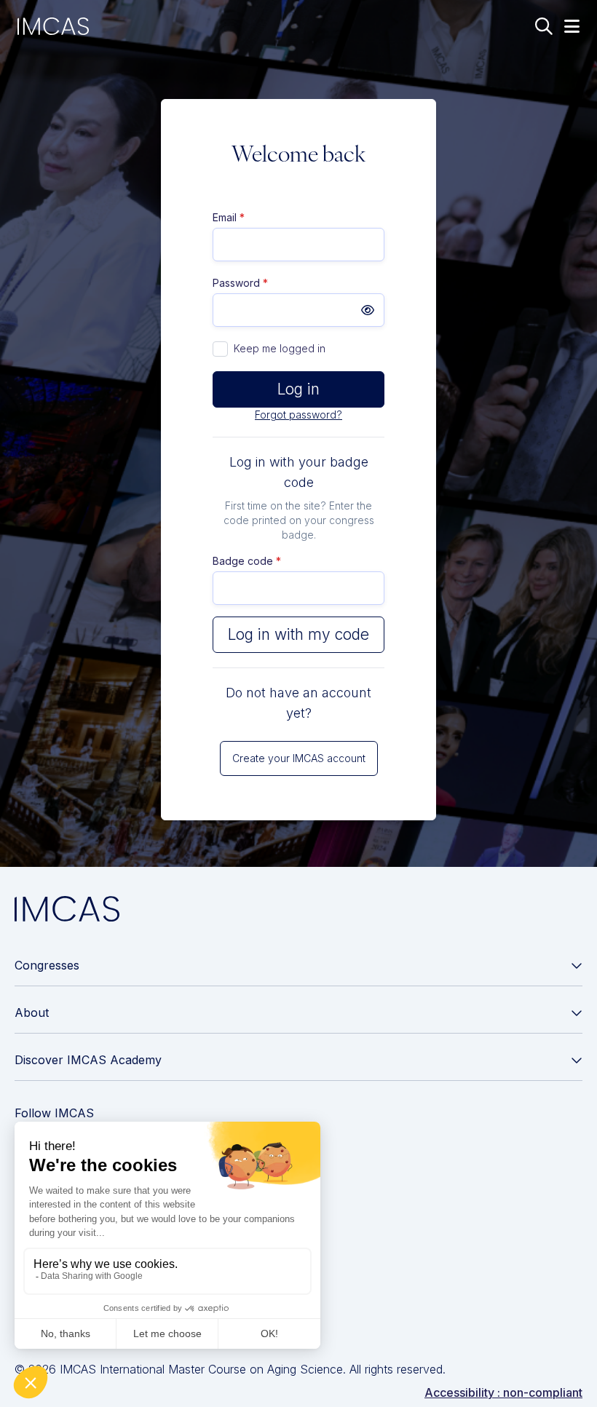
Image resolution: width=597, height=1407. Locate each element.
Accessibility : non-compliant (503, 1392)
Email (229, 217)
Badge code (247, 561)
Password (240, 283)
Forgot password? (298, 414)
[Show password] (367, 310)
